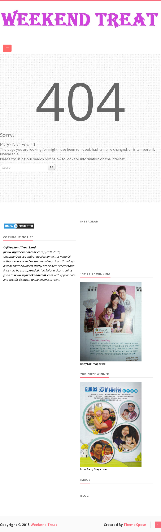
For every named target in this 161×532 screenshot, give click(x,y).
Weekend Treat (44, 524)
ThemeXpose (134, 524)
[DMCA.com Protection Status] (19, 225)
